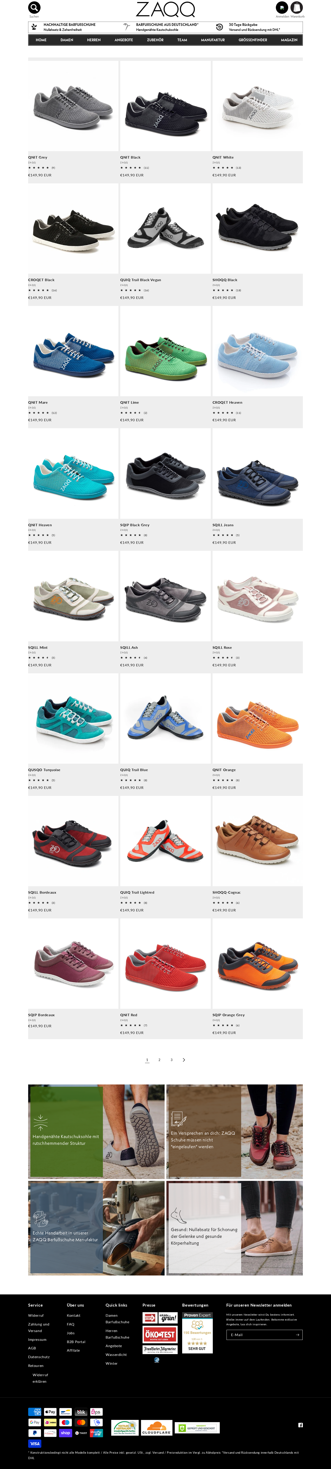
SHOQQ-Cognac (227, 892)
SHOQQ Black (225, 280)
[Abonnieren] (298, 1335)
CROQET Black (41, 280)
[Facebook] (300, 1426)
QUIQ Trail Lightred (137, 892)
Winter (112, 1363)
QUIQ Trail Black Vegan (140, 280)
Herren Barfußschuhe (117, 1333)
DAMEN (67, 40)
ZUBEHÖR (155, 40)
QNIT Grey (37, 157)
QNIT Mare (38, 402)
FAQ (71, 1324)
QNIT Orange (224, 770)
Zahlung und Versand (39, 1327)
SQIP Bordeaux (41, 1015)
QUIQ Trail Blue (134, 770)
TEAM (182, 40)
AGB (32, 1348)
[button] (34, 8)
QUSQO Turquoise (44, 770)
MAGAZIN (289, 40)
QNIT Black (130, 157)
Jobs (71, 1333)
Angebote (114, 1346)
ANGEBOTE (124, 40)
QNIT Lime (129, 402)
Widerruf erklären (40, 1378)
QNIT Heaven (40, 525)
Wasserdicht (116, 1354)
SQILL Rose (222, 647)
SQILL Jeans (223, 525)
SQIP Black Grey (134, 525)
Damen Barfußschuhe (117, 1318)
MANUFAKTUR (213, 40)
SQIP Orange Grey (229, 1015)
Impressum (37, 1339)
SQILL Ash (129, 647)
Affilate (73, 1350)
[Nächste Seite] (184, 1060)
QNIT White (223, 157)
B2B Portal (76, 1341)
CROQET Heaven (228, 402)
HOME (41, 40)
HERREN (94, 40)
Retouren (36, 1365)
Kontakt (73, 1315)
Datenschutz (39, 1357)
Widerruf (36, 1315)
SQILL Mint (38, 647)
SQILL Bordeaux (42, 892)
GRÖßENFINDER (253, 40)
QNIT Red (128, 1015)
